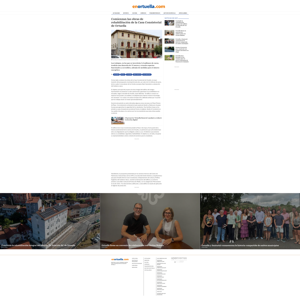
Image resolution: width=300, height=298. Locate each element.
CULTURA (134, 13)
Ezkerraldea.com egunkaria (161, 294)
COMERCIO (143, 13)
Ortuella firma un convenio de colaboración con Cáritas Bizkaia (180, 33)
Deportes (147, 260)
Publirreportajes (149, 266)
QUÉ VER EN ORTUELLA (169, 13)
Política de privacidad (135, 261)
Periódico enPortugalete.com (162, 270)
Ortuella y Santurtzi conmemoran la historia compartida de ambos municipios (181, 41)
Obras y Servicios (137, 74)
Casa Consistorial (147, 74)
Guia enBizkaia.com (162, 258)
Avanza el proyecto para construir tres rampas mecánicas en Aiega (182, 50)
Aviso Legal (135, 258)
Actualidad (129, 74)
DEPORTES (126, 13)
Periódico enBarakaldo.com (161, 267)
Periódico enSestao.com (160, 276)
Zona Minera (116, 74)
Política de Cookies (137, 263)
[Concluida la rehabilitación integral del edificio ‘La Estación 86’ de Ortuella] (169, 23)
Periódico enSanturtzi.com (161, 273)
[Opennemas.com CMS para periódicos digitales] (179, 259)
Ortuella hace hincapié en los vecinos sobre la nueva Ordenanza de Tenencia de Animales (182, 59)
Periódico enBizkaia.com (160, 261)
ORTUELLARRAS (183, 13)
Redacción (134, 267)
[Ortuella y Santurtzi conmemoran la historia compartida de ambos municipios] (169, 41)
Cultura (147, 262)
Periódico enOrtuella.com (161, 283)
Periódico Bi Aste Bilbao (161, 264)
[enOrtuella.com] (150, 6)
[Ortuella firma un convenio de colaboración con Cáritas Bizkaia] (169, 32)
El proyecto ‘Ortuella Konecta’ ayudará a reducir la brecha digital (143, 119)
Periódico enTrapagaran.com (161, 279)
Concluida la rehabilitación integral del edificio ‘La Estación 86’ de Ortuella (181, 24)
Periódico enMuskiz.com (160, 289)
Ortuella (123, 74)
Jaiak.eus (159, 291)
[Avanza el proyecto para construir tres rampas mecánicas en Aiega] (169, 49)
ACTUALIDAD (116, 13)
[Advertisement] (136, 155)
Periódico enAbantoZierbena (161, 286)
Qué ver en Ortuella (150, 268)
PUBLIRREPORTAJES (154, 13)
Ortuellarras (148, 270)
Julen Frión (4, 247)
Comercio (147, 264)
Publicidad (134, 265)
